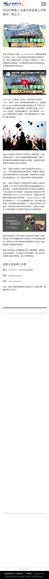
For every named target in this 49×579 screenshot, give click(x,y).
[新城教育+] (13, 4)
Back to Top (23, 569)
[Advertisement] (24, 414)
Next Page (24, 297)
